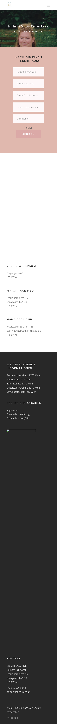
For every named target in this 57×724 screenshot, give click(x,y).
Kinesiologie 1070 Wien (19, 379)
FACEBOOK (12, 718)
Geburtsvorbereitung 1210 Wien (23, 387)
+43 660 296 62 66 (16, 687)
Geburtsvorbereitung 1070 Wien (23, 375)
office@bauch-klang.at (18, 691)
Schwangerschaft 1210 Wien (21, 391)
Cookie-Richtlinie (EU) (17, 418)
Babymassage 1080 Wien (20, 383)
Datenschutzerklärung (18, 414)
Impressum (12, 410)
